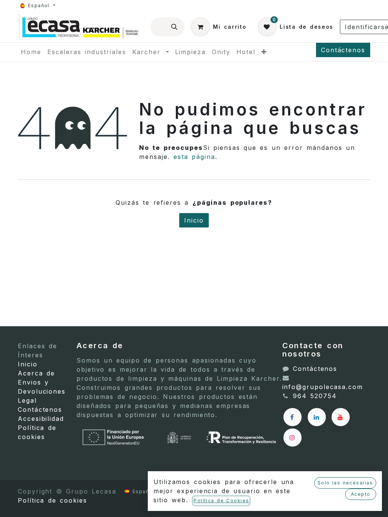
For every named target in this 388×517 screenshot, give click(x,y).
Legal (27, 400)
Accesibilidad (41, 418)
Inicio (194, 220)
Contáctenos (343, 50)
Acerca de (36, 373)
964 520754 (315, 396)
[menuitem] (31, 51)
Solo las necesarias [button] (345, 483)
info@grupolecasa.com (322, 387)
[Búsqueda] (175, 26)
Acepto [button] (361, 494)
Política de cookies (52, 500)
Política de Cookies (221, 500)
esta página (194, 156)
